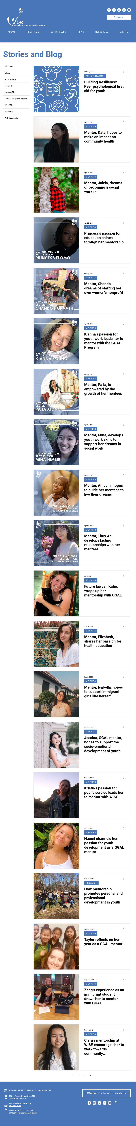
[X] (104, 1103)
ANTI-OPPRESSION (95, 76)
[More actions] (124, 71)
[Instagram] (114, 10)
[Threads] (124, 10)
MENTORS (91, 126)
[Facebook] (109, 10)
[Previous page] (73, 1075)
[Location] (6, 1097)
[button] (11, 31)
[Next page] (90, 1075)
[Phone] (6, 1108)
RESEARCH (91, 883)
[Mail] (6, 1105)
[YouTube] (129, 10)
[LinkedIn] (119, 10)
